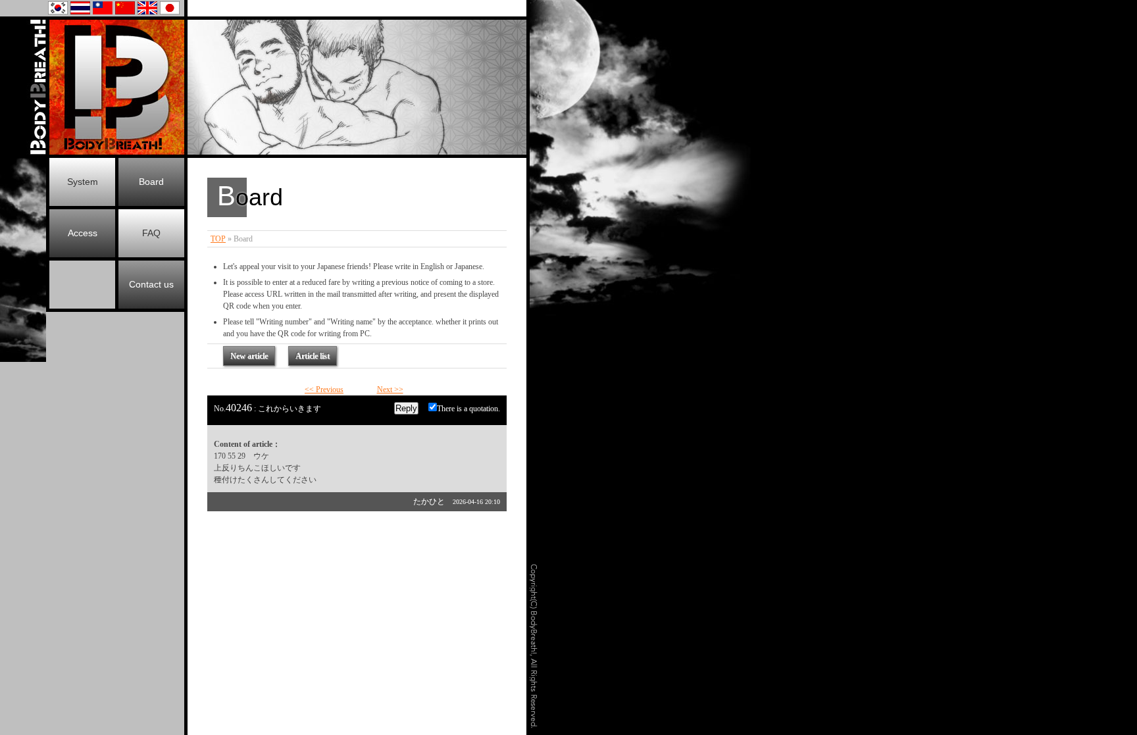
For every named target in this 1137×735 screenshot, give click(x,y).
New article (249, 356)
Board (151, 181)
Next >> (390, 389)
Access (82, 233)
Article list (312, 356)
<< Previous (324, 389)
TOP (218, 238)
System (82, 181)
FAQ (151, 233)
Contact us (151, 284)
